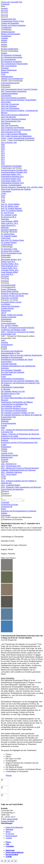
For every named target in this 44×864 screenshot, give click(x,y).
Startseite (4, 8)
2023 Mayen (5, 123)
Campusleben (6, 191)
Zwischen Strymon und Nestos (12, 296)
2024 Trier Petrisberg (9, 106)
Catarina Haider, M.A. (9, 268)
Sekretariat (5, 219)
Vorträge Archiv (7, 453)
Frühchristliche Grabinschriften (12, 387)
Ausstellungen (6, 27)
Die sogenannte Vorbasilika (11, 370)
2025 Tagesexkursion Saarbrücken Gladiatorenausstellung (14, 92)
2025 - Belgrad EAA (9, 464)
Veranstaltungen (7, 345)
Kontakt (4, 425)
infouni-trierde (12, 819)
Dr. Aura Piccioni (7, 213)
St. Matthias (5, 385)
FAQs (3, 74)
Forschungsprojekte (8, 285)
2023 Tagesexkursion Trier (11, 121)
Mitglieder (5, 421)
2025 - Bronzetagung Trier (11, 466)
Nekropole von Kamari (9, 298)
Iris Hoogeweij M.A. (8, 217)
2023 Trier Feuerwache (9, 125)
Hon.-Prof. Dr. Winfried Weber (12, 240)
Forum (3, 376)
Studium (4, 40)
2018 (3, 149)
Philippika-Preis (7, 457)
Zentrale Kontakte (7, 821)
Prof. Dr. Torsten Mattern (10, 204)
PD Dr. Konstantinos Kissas (11, 253)
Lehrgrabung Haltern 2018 (11, 181)
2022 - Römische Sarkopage (11, 472)
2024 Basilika (6, 96)
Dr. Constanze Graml (9, 215)
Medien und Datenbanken (10, 34)
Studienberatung (7, 76)
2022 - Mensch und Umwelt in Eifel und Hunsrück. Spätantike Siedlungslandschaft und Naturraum (20, 469)
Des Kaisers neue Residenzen (12, 351)
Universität (5, 502)
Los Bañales (5, 304)
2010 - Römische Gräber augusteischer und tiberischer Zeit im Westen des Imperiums (21, 488)
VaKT (3, 340)
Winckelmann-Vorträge (9, 455)
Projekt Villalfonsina (8, 289)
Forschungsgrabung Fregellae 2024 (14, 170)
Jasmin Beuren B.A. (8, 225)
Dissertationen (6, 319)
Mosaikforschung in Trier (10, 394)
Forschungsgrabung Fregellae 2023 (14, 172)
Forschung (5, 276)
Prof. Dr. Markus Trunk (9, 206)
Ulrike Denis (5, 238)
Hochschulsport (11, 836)
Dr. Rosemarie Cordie (9, 249)
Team (3, 196)
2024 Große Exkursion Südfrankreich (15, 115)
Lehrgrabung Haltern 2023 (11, 174)
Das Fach (4, 10)
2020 (3, 145)
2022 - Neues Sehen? (9, 474)
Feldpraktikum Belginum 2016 (12, 183)
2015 (3, 155)
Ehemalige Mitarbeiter (9, 230)
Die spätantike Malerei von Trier (13, 391)
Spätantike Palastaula (9, 364)
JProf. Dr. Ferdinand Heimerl (12, 210)
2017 (3, 151)
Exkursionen (5, 85)
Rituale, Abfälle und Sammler (12, 315)
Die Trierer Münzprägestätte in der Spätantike (18, 398)
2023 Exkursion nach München (12, 128)
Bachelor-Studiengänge (9, 49)
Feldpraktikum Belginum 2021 (12, 176)
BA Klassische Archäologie (11, 55)
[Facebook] (2, 862)
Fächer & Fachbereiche (14, 827)
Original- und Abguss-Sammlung (13, 25)
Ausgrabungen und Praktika (11, 166)
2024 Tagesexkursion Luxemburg (13, 98)
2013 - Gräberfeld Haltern (10, 485)
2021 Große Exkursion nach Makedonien (16, 136)
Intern (3, 428)
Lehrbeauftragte (7, 245)
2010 (3, 164)
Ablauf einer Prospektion (10, 306)
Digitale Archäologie (8, 317)
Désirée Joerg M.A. (8, 262)
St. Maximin (5, 389)
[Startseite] (11, 2)
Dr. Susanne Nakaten (9, 242)
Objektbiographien (8, 32)
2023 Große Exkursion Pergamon (13, 119)
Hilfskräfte (5, 228)
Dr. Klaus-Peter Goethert (10, 251)
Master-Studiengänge (9, 70)
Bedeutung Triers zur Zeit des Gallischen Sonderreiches (21, 355)
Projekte (4, 347)
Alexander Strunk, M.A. (10, 270)
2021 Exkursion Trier (9, 142)
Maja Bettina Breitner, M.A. (11, 259)
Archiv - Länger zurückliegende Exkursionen (17, 138)
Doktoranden (6, 255)
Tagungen (4, 459)
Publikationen (6, 419)
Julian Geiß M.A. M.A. (9, 223)
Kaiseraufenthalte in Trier (10, 353)
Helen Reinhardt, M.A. (9, 266)
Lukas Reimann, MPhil (9, 221)
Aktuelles (4, 38)
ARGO (3, 313)
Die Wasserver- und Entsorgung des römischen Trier (20, 383)
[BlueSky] (6, 862)
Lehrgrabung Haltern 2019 (11, 179)
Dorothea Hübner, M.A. (10, 264)
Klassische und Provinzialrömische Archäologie (18, 511)
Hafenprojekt (6, 311)
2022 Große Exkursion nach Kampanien (16, 130)
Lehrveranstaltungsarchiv (10, 83)
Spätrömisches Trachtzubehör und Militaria (17, 402)
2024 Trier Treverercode (10, 104)
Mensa (8, 832)
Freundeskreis (6, 36)
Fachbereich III (6, 507)
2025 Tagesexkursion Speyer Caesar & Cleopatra (19, 89)
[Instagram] (13, 862)
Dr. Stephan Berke (8, 234)
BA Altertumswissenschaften (11, 57)
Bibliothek (9, 829)
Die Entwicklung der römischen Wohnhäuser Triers (20, 381)
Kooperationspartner (8, 423)
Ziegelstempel (6, 396)
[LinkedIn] (16, 862)
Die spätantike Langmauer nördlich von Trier (17, 413)
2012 (3, 162)
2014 (3, 157)
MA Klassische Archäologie (11, 62)
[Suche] (2, 498)
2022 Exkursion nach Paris (11, 132)
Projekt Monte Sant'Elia (10, 291)
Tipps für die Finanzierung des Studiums (16, 189)
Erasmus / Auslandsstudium (11, 185)
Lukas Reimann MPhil (9, 272)
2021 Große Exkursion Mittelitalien (14, 134)
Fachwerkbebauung (8, 323)
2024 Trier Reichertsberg (10, 108)
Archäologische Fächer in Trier (12, 21)
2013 (3, 159)
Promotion (5, 68)
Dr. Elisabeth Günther (9, 236)
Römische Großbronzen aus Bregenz (14, 293)
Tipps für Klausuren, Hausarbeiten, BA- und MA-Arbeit (22, 187)
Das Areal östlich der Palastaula (12, 372)
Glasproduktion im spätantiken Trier (14, 404)
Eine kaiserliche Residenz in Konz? (14, 408)
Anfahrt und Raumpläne (10, 23)
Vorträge (4, 449)
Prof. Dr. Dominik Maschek (11, 208)
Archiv (3, 193)
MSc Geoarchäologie (9, 66)
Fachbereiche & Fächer (9, 505)
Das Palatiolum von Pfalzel (11, 406)
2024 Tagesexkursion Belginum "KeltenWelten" (19, 100)
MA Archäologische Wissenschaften (14, 64)
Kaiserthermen (6, 374)
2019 (3, 147)
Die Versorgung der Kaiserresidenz (14, 411)
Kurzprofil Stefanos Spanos (11, 302)
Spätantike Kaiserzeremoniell (12, 357)
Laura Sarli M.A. (7, 274)
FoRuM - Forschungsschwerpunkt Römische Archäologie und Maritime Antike (17, 329)
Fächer (3, 509)
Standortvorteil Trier (8, 19)
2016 (3, 153)
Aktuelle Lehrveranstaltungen (12, 79)
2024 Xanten (6, 102)
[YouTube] (9, 862)
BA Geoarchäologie (8, 59)
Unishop (9, 838)
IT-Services (10, 834)
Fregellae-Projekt (7, 308)
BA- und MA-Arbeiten (9, 325)
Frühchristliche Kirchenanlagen (12, 379)
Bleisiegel (4, 400)
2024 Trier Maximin (8, 117)
